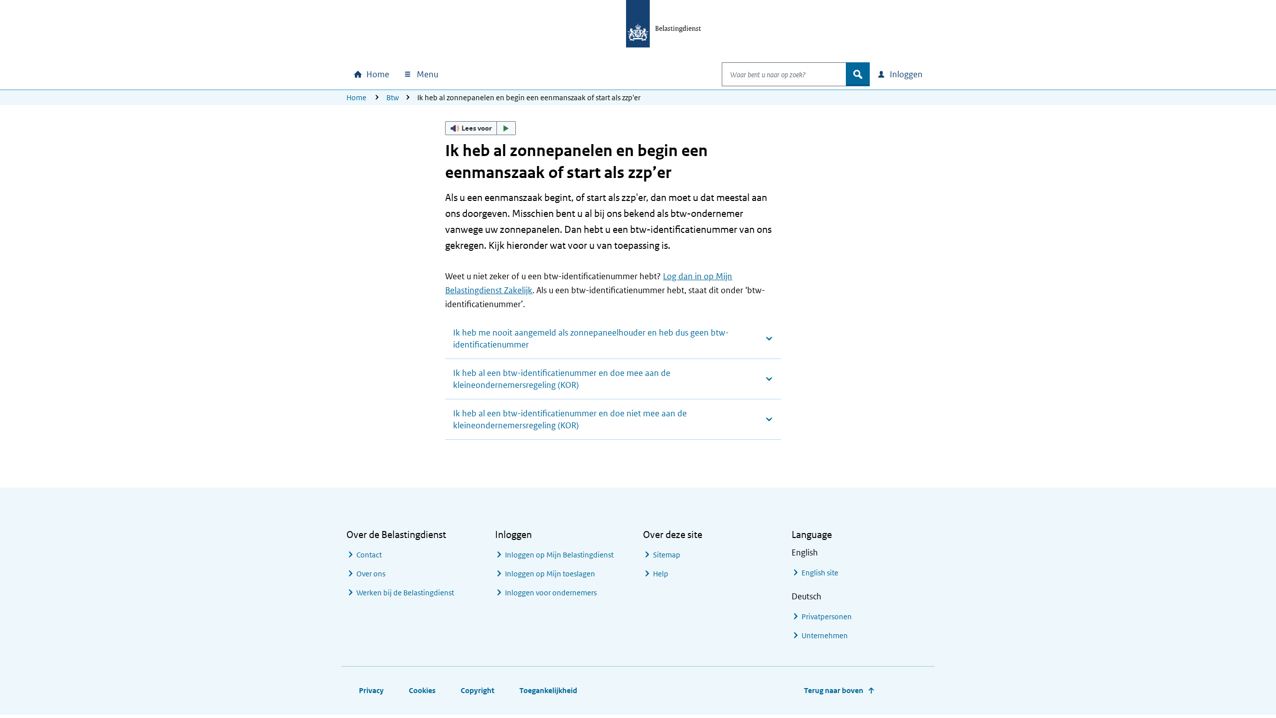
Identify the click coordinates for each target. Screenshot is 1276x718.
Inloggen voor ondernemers (551, 592)
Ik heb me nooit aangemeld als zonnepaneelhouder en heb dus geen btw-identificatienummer (591, 338)
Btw (392, 97)
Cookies (422, 690)
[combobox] (784, 74)
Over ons (370, 573)
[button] (480, 128)
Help (660, 573)
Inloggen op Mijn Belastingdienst (559, 554)
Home (356, 97)
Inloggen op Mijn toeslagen (550, 573)
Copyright (477, 690)
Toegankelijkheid (548, 690)
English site (819, 572)
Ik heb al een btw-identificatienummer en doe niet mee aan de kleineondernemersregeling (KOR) (570, 419)
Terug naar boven (833, 690)
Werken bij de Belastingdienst (405, 592)
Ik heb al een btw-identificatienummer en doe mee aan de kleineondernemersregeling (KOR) (561, 378)
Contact (369, 554)
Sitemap (666, 554)
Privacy (371, 690)
